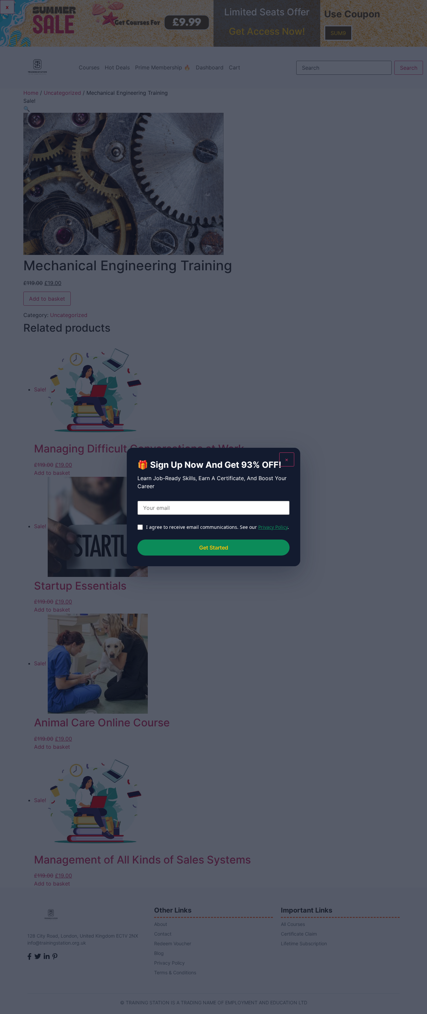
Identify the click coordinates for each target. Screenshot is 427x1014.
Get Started (213, 547)
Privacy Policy (273, 527)
